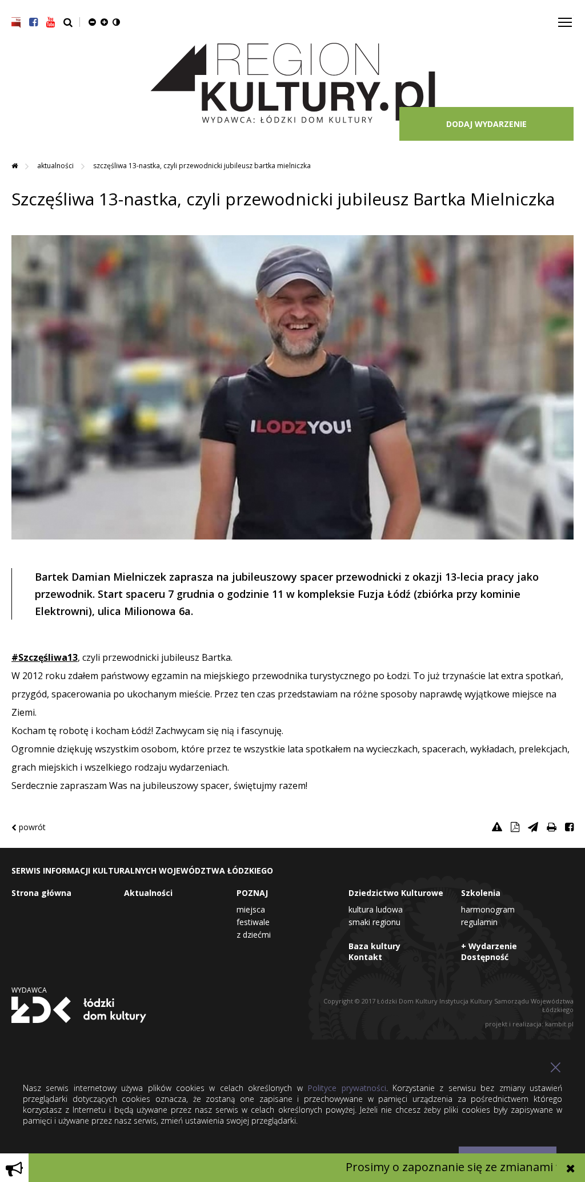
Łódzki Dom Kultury (78, 1010)
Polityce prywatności (346, 1087)
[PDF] (515, 827)
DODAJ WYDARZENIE (486, 123)
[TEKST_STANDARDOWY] (92, 21)
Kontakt (365, 956)
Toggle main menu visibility (565, 21)
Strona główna (41, 892)
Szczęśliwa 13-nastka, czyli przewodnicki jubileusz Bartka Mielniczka (202, 165)
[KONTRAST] (116, 21)
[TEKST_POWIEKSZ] (104, 21)
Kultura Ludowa (375, 909)
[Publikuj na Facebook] (569, 827)
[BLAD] (497, 827)
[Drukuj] (551, 827)
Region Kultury (292, 83)
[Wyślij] (533, 827)
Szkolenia (480, 892)
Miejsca (251, 909)
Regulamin (479, 922)
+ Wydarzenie (489, 946)
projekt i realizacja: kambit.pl (529, 1024)
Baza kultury (374, 946)
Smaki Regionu (374, 922)
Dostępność (484, 956)
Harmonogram (488, 909)
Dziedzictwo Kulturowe (395, 892)
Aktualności (56, 165)
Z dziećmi (254, 934)
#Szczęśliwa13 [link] (44, 657)
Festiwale (253, 922)
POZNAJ (252, 892)
